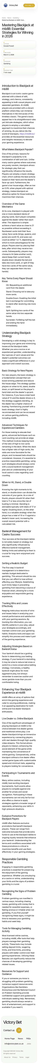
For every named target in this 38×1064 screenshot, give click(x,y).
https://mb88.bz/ (27, 134)
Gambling (16, 18)
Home (4, 18)
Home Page (10, 1038)
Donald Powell (9, 46)
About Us (7, 1057)
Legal (27, 1057)
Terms (21, 1057)
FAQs (28, 1038)
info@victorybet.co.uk (14, 1044)
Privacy (14, 1057)
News (9, 18)
